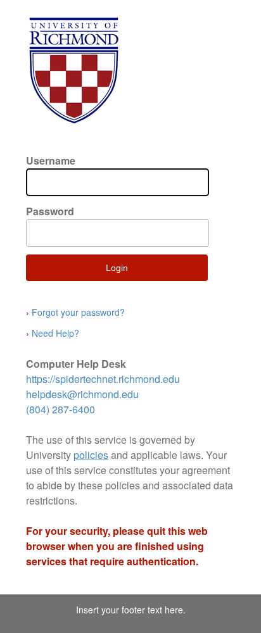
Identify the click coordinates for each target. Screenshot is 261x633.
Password (50, 211)
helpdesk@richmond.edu (82, 394)
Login (117, 268)
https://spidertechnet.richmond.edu (103, 379)
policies (90, 455)
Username (50, 160)
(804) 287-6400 (60, 409)
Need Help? (52, 333)
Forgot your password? (75, 312)
